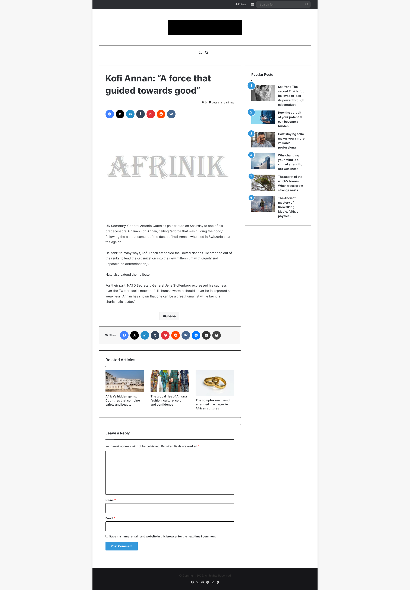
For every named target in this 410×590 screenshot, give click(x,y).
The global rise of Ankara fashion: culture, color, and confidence (169, 400)
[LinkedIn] (130, 114)
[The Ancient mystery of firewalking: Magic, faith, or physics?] (263, 204)
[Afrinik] (205, 27)
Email (110, 518)
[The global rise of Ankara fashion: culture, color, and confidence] (170, 381)
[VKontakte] (171, 114)
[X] (120, 114)
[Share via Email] (206, 335)
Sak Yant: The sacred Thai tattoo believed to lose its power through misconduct (291, 95)
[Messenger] (196, 335)
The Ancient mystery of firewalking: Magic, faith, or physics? (289, 207)
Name (110, 500)
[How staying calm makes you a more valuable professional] (263, 139)
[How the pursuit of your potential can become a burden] (263, 118)
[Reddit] (161, 114)
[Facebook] (109, 114)
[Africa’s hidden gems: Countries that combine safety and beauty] (124, 381)
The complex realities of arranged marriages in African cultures (213, 404)
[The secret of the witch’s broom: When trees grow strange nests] (263, 183)
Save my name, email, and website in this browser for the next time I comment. (163, 536)
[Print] (216, 335)
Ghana (170, 316)
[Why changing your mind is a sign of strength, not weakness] (263, 161)
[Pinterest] (150, 114)
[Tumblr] (140, 114)
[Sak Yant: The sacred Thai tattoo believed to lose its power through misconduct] (263, 93)
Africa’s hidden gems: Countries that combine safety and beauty (122, 400)
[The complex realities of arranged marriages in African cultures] (215, 383)
